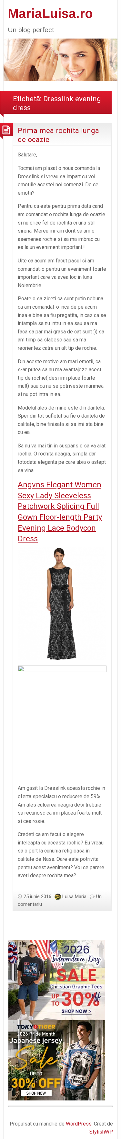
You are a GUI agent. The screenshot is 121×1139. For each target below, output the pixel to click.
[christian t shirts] (56, 979)
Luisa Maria (74, 896)
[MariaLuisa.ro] (60, 59)
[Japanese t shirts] (56, 1060)
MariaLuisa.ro (50, 13)
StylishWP (101, 1132)
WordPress (79, 1124)
